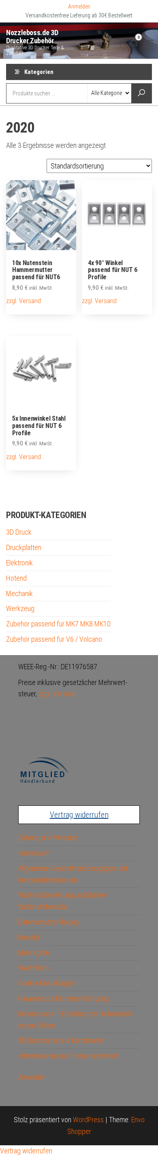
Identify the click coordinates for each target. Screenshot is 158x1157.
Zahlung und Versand (47, 837)
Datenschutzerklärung (48, 922)
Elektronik (19, 562)
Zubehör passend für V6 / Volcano (54, 639)
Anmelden (79, 6)
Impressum (34, 853)
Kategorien (38, 72)
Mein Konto (33, 952)
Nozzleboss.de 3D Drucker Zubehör (32, 36)
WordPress (88, 1119)
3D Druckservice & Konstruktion (62, 1040)
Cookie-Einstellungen (47, 983)
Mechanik (19, 593)
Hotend (16, 578)
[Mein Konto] (122, 42)
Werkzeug (20, 608)
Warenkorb (33, 967)
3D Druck (19, 532)
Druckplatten (23, 547)
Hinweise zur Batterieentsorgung (63, 998)
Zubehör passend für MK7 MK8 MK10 (58, 624)
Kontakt (28, 937)
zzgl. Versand (23, 301)
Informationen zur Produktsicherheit (67, 1056)
